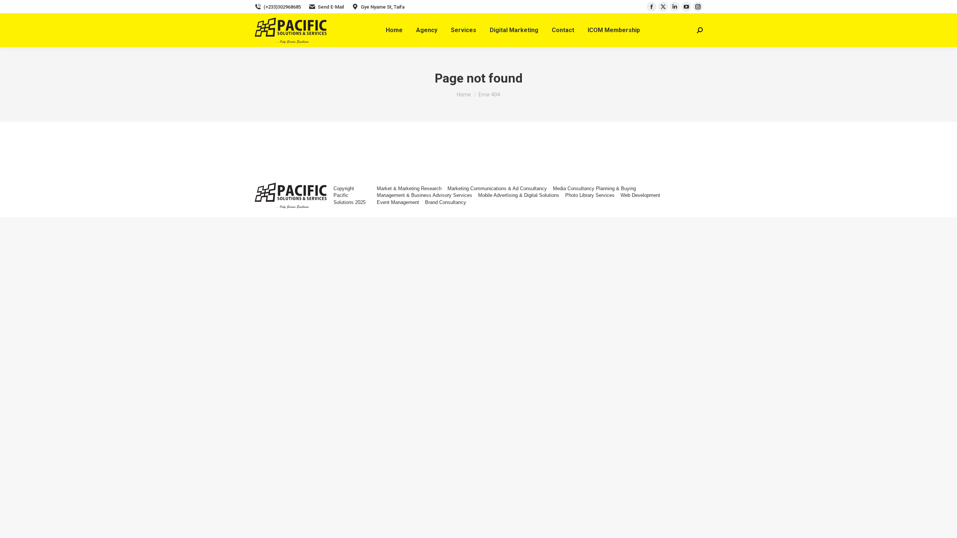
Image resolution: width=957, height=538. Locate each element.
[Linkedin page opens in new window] (675, 7)
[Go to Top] (945, 526)
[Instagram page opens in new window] (698, 7)
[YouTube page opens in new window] (686, 7)
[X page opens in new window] (663, 7)
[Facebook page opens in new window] (651, 7)
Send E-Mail (331, 7)
